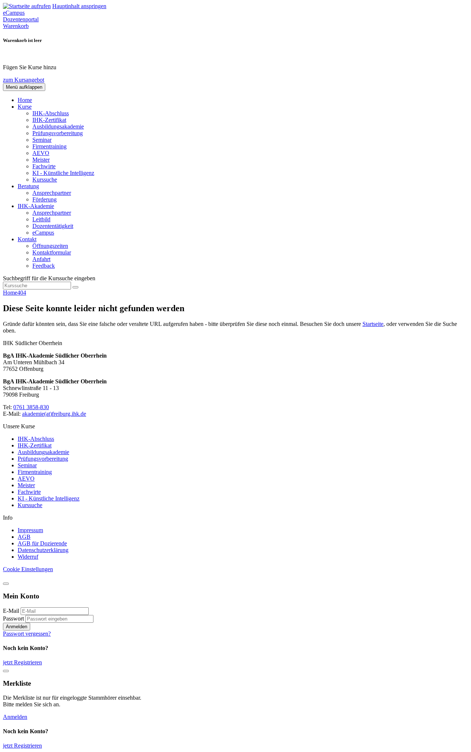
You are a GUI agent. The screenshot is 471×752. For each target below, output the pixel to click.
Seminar (42, 140)
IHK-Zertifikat (49, 120)
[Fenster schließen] (6, 671)
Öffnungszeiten (50, 246)
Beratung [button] (28, 186)
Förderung (44, 199)
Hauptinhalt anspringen (79, 6)
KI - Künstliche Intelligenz (63, 173)
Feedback (43, 266)
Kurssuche (44, 179)
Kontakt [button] (27, 239)
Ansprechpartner (51, 193)
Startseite (372, 324)
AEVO (40, 153)
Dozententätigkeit (52, 226)
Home (25, 100)
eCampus (43, 232)
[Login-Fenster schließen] (6, 584)
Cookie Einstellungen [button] (28, 569)
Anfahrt (41, 259)
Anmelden (16, 626)
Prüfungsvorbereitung (57, 133)
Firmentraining (49, 146)
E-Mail (11, 611)
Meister (41, 160)
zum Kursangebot (23, 80)
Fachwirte (44, 166)
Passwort (13, 618)
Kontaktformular (51, 252)
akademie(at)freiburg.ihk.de (54, 414)
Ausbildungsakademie (58, 126)
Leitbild (41, 219)
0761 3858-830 (31, 407)
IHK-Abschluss (50, 113)
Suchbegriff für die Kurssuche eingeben (49, 278)
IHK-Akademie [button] (36, 206)
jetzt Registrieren (22, 662)
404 (21, 292)
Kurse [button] (25, 106)
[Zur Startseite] (27, 6)
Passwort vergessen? (27, 633)
